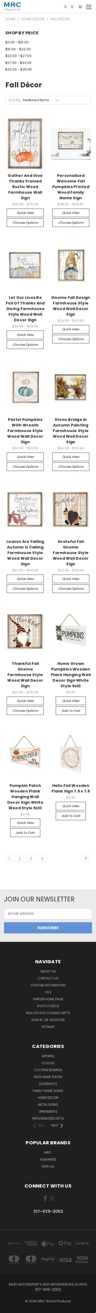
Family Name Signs (48, 1090)
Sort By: (15, 100)
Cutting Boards (48, 1070)
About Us (48, 971)
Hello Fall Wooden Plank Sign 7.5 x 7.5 (70, 788)
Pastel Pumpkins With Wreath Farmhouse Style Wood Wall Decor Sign (25, 431)
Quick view (25, 212)
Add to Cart (71, 710)
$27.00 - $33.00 (18, 62)
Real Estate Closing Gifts (48, 1013)
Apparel (48, 1056)
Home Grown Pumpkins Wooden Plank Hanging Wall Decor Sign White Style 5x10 (71, 675)
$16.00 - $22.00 (18, 49)
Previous (8, 1308)
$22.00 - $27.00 (18, 55)
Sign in (37, 1020)
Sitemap (48, 1027)
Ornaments (48, 1111)
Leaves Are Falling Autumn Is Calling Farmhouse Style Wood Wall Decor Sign (25, 553)
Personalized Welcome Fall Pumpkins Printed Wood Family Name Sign (70, 187)
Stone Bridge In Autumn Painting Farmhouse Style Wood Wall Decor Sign (71, 431)
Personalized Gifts (48, 1118)
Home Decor (48, 1097)
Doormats (48, 1084)
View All (48, 1166)
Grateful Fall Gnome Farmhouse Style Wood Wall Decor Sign (71, 553)
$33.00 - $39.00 (18, 69)
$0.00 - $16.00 (17, 42)
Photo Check (48, 1006)
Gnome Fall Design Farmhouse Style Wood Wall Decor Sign (70, 306)
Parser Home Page (48, 999)
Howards (48, 1159)
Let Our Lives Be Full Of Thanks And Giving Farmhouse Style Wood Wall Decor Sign (25, 309)
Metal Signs (48, 1104)
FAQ (48, 992)
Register (57, 1020)
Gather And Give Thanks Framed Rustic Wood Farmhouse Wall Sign (25, 187)
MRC (48, 1152)
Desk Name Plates (48, 1077)
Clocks (48, 1063)
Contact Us (48, 978)
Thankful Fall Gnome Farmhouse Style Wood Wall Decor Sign (25, 675)
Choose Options (25, 222)
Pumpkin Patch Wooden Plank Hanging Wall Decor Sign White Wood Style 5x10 (25, 797)
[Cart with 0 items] (80, 6)
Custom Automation (48, 985)
